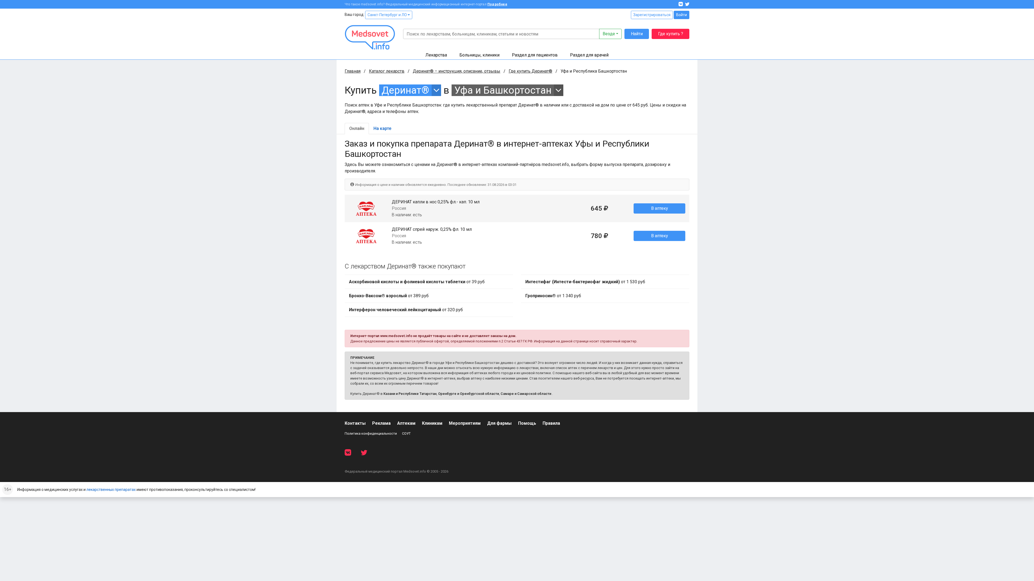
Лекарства (436, 55)
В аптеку (659, 208)
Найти (637, 33)
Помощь (527, 423)
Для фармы (499, 423)
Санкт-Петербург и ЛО (388, 15)
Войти (681, 15)
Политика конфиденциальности (371, 433)
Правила (551, 423)
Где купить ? (670, 33)
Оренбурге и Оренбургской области (468, 394)
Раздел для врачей (589, 55)
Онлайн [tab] (356, 128)
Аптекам (406, 423)
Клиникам (432, 423)
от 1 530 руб (585, 281)
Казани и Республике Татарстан (409, 394)
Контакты (355, 423)
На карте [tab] (382, 128)
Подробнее (497, 4)
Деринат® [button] (405, 90)
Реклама (381, 423)
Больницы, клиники (479, 55)
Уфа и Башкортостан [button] (502, 90)
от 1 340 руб (553, 295)
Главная (353, 71)
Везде (609, 33)
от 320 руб (406, 309)
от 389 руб (389, 295)
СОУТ (406, 433)
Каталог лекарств (386, 71)
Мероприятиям (465, 423)
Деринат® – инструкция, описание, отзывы (456, 71)
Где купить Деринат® (530, 71)
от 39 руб (417, 281)
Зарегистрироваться (651, 15)
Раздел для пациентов (535, 55)
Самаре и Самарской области (526, 394)
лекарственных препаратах (111, 489)
